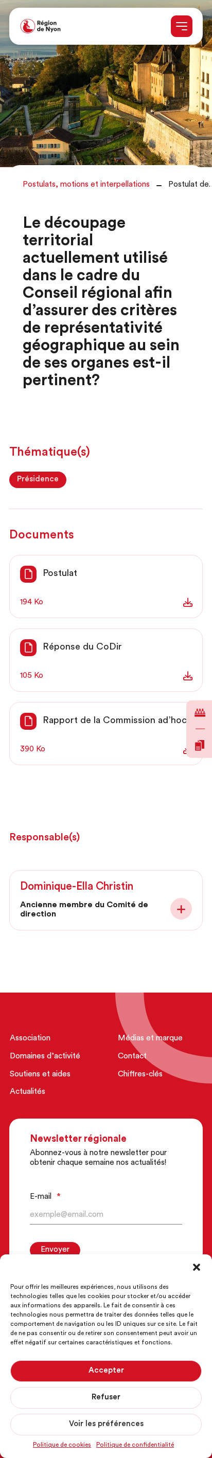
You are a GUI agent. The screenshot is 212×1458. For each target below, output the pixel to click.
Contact (132, 1056)
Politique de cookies (62, 1445)
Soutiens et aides (40, 1074)
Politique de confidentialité (135, 1445)
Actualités (27, 1092)
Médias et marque (150, 1038)
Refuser (106, 1397)
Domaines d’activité (45, 1056)
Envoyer (55, 1250)
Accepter (106, 1371)
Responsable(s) (44, 838)
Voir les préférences (106, 1424)
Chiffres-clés (140, 1074)
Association (30, 1038)
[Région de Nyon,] (40, 26)
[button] (196, 1267)
